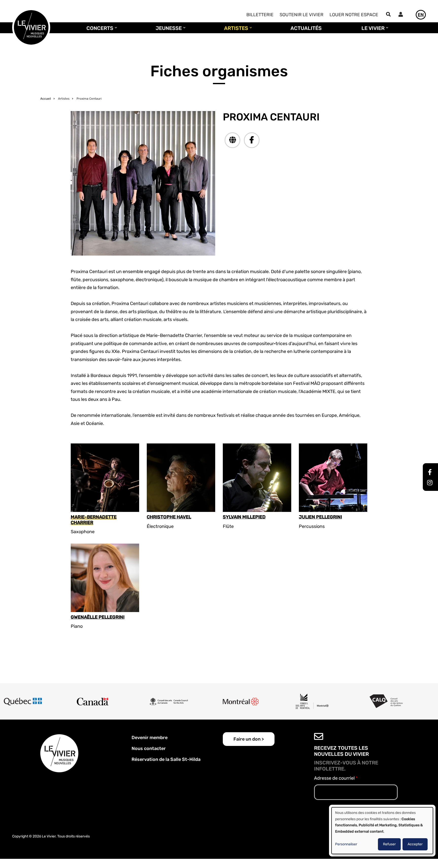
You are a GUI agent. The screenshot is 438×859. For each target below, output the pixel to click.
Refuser (389, 844)
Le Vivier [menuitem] (372, 30)
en (421, 14)
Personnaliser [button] (346, 844)
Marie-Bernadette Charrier (94, 519)
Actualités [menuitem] (306, 28)
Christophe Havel (169, 517)
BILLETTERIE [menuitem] (259, 14)
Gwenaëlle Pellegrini (97, 617)
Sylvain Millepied (244, 517)
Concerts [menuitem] (98, 30)
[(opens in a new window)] (232, 140)
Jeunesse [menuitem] (167, 30)
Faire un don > (248, 739)
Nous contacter (149, 748)
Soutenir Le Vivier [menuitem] (301, 14)
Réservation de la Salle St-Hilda (166, 759)
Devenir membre (150, 737)
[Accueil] (31, 27)
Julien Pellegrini (320, 517)
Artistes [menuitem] (235, 30)
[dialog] (382, 830)
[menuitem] (402, 15)
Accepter (415, 844)
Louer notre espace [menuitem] (354, 14)
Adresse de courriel (334, 778)
